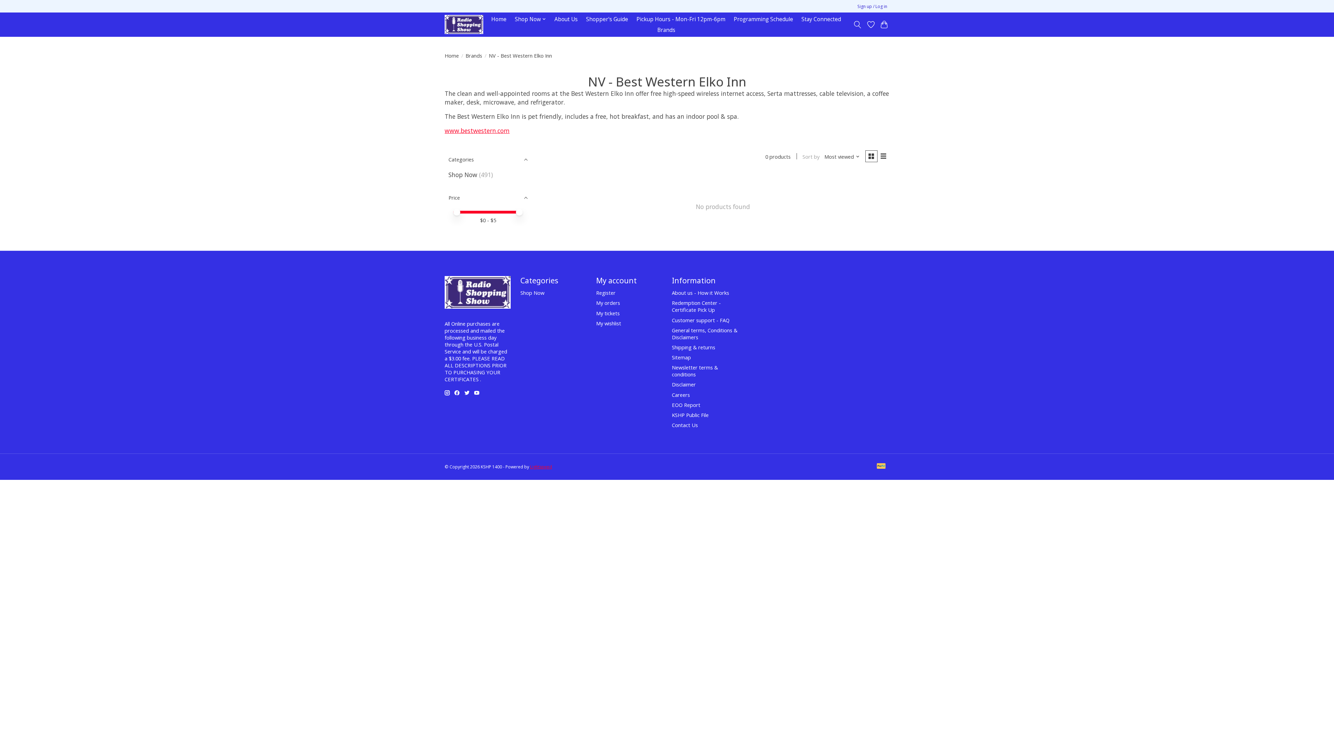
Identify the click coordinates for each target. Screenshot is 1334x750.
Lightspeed (541, 467)
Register (606, 292)
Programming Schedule (763, 19)
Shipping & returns (693, 347)
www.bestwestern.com (477, 130)
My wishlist (608, 323)
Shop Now (462, 174)
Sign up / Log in (872, 6)
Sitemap (681, 357)
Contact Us (685, 425)
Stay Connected (821, 19)
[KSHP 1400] (464, 24)
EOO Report (686, 404)
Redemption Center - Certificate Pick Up (696, 306)
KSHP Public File (690, 414)
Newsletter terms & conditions (695, 371)
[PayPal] (881, 466)
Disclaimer (684, 384)
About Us (566, 19)
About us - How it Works (700, 292)
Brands (666, 30)
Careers (681, 394)
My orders (608, 302)
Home (499, 19)
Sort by (811, 156)
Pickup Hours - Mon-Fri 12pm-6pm (680, 19)
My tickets (608, 313)
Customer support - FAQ (701, 320)
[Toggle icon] (858, 24)
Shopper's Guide (607, 19)
